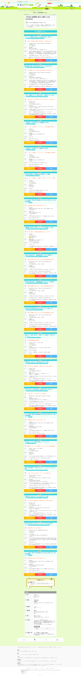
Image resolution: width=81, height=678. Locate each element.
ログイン (53, 3)
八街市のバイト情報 (19, 651)
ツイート (46, 640)
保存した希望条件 (29, 7)
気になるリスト (21, 7)
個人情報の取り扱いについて (29, 668)
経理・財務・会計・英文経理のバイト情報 (33, 654)
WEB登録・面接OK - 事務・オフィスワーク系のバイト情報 (24, 664)
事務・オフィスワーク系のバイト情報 (22, 654)
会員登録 (49, 3)
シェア (35, 640)
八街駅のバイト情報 (33, 651)
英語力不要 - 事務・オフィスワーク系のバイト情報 (55, 664)
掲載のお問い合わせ (52, 668)
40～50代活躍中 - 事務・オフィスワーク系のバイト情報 (39, 665)
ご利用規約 (36, 668)
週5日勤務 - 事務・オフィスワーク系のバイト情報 (24, 665)
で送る (24, 639)
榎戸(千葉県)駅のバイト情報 (26, 651)
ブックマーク (57, 640)
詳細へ (51, 60)
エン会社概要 (46, 668)
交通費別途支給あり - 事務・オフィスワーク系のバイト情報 (40, 664)
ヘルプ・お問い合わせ (41, 668)
